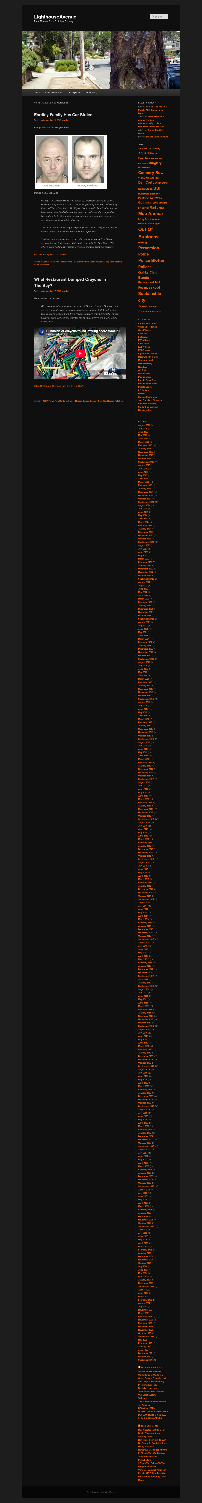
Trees (158, 311)
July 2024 (142, 508)
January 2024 (144, 528)
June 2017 (143, 789)
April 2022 (143, 595)
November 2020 (145, 652)
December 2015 (145, 849)
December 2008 (145, 1096)
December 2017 (145, 768)
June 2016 (143, 829)
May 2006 (142, 1199)
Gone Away (91, 92)
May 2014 (142, 912)
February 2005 (145, 1249)
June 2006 (143, 1196)
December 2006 (145, 1176)
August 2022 (144, 582)
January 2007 (144, 1172)
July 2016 (142, 825)
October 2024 (144, 498)
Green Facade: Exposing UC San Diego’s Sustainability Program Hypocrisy (152, 1381)
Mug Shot (110, 261)
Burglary (155, 163)
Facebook (143, 333)
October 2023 (144, 538)
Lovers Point (143, 208)
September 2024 (146, 501)
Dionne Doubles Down (157, 136)
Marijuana (157, 207)
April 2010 (143, 1042)
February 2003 (145, 1299)
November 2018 (145, 732)
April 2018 (143, 755)
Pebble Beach (145, 386)
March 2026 (143, 441)
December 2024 (145, 491)
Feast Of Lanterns (150, 197)
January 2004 (144, 1279)
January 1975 (144, 1346)
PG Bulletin (143, 390)
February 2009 (145, 1089)
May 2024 (142, 515)
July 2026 (142, 428)
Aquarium (146, 153)
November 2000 (145, 1319)
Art (155, 153)
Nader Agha (154, 223)
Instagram (143, 336)
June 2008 (143, 1116)
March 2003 (143, 1296)
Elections (155, 193)
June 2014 (143, 909)
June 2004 (143, 1269)
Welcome (142, 1398)
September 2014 (146, 899)
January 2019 (144, 725)
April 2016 (143, 835)
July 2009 (142, 1072)
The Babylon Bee (150, 1426)
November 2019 (145, 692)
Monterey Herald (146, 360)
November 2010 (145, 1019)
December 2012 (145, 969)
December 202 (145, 1353)
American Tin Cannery (149, 148)
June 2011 (143, 995)
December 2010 (145, 1015)
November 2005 (145, 1219)
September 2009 (146, 1066)
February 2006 (145, 1209)
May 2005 (142, 1239)
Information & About (54, 92)
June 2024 (143, 511)
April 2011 (143, 1002)
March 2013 (143, 959)
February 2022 (145, 602)
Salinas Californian (147, 396)
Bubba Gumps (82, 400)
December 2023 (145, 531)
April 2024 (143, 518)
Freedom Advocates (151, 1367)
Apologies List (74, 92)
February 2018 (145, 762)
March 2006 (143, 1206)
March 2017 (143, 798)
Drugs (149, 189)
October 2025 (144, 458)
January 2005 (144, 1252)
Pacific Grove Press (147, 383)
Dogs (141, 189)
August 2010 (144, 1029)
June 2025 (143, 471)
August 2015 (144, 862)
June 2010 (143, 1035)
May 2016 (142, 832)
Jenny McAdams (160, 202)
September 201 (145, 1359)
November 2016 (145, 812)
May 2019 (142, 712)
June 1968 (143, 1349)
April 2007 (143, 1162)
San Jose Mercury (147, 403)
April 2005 (143, 1242)
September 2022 (146, 578)
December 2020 (145, 648)
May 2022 (142, 591)
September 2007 (146, 1146)
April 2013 (143, 955)
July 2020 (142, 665)
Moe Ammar (150, 213)
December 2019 (145, 688)
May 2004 (142, 1273)
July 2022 (142, 585)
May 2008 (142, 1119)
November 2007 (145, 1139)
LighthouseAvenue (55, 16)
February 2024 (145, 525)
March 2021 (143, 638)
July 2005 (142, 1232)
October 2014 (144, 895)
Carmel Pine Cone (51, 261)
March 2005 (143, 1246)
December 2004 (145, 1256)
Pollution (119, 400)
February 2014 (145, 922)
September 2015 (146, 859)
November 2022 (145, 571)
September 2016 (146, 819)
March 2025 (143, 481)
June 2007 (143, 1156)
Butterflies (144, 167)
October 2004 (144, 1262)
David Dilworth (160, 182)
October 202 (144, 1356)
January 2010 (144, 1052)
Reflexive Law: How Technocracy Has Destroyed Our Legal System (151, 1391)
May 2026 (142, 435)
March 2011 (143, 1005)
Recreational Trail (149, 282)
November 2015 (145, 852)
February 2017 (145, 802)
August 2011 (144, 989)
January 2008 (144, 1132)
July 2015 (142, 865)
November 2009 (145, 1059)
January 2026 (144, 448)
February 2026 (145, 445)
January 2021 (144, 645)
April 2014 (143, 915)
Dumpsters (143, 193)
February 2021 (145, 642)
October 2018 (144, 735)
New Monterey (61, 400)
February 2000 (145, 1323)
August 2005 (144, 1229)
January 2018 (144, 765)
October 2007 (144, 1142)
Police (143, 254)
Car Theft (84, 261)
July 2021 (142, 625)
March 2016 (143, 838)
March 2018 (143, 758)
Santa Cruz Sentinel (148, 406)
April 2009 (143, 1082)
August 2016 (144, 822)
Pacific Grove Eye (147, 380)
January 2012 (144, 982)
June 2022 (143, 588)
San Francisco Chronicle (150, 400)
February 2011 (145, 1009)
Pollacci (145, 266)
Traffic (153, 311)
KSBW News (48, 400)
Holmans (148, 202)
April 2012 (143, 979)
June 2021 (143, 628)
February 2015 (145, 882)
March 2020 (143, 678)
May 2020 (142, 672)
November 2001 (145, 1309)
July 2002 (142, 1306)
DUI (156, 188)
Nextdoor (142, 366)
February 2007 (145, 1169)
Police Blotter (151, 260)
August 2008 (144, 1109)
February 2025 (145, 485)
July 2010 (142, 1032)
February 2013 (145, 962)
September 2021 (146, 618)
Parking (142, 242)
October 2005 (144, 1222)
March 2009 (143, 1086)
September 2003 (146, 1286)
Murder (156, 219)
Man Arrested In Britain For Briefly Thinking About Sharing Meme (151, 1433)
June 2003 (143, 1292)
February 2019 (145, 722)
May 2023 (142, 555)
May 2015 (142, 872)
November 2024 (145, 495)
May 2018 (142, 752)
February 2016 (145, 842)
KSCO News (144, 350)
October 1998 (144, 1333)
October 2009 (144, 1062)
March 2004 (143, 1276)
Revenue (144, 288)
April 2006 (143, 1202)
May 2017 (142, 792)
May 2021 (142, 632)
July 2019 (142, 705)
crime (156, 177)
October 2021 (144, 615)
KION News (143, 343)
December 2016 (145, 808)
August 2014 (144, 902)
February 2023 (145, 561)
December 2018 (145, 728)
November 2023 (145, 535)
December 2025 (145, 451)
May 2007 (142, 1159)
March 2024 (143, 521)
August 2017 (144, 782)
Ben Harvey (156, 158)
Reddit (141, 393)
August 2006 (144, 1189)
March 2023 (143, 558)
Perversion (148, 248)
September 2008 (146, 1105)
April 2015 (143, 875)
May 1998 (142, 1339)
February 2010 (145, 1049)
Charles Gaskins (97, 261)
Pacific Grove (66, 261)
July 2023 (142, 548)
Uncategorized (145, 410)
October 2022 (144, 575)
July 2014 (142, 905)
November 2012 (145, 972)
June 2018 (143, 748)
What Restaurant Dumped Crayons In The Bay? (58, 385)
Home (37, 92)
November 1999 (145, 1326)
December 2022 (145, 568)
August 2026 (144, 425)
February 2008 (145, 1129)
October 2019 (144, 695)
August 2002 (144, 1303)
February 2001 (145, 1316)
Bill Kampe (143, 163)
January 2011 (144, 1012)
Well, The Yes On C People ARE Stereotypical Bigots (152, 110)
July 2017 (142, 785)
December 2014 (145, 889)
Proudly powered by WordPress (101, 1492)
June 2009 (143, 1075)
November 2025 (145, 455)
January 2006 (144, 1212)
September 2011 (146, 985)
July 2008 (142, 1112)
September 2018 (146, 738)
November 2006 (145, 1179)
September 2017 (146, 778)
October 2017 (144, 775)
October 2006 (144, 1182)
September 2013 (146, 939)
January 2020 (144, 685)
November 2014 (145, 892)
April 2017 (143, 795)
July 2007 (142, 1152)
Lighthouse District (147, 353)
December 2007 (145, 1136)
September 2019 (146, 698)
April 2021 (143, 635)
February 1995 (145, 1343)
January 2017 (144, 805)
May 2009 (142, 1079)
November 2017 (145, 772)
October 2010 (144, 1022)
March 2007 (143, 1166)
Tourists (143, 311)
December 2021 (145, 608)
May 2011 (142, 999)
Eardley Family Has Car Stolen (63, 114)
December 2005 (145, 1216)
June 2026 (143, 431)
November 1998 (145, 1329)
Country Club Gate (146, 177)
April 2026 (143, 438)
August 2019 (144, 702)
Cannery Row (96, 400)
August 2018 (144, 742)
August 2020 (144, 662)
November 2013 (145, 932)
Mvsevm (142, 223)
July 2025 (142, 468)
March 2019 (143, 718)
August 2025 (144, 465)
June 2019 (143, 708)
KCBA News (144, 340)
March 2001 (143, 1312)
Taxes (142, 306)
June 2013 (143, 949)
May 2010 (142, 1039)
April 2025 (143, 478)
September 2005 (146, 1226)
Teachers (152, 306)
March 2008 (143, 1126)
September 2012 (146, 975)
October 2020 (144, 655)
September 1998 (146, 1336)
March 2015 (143, 879)
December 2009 (145, 1056)
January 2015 (144, 885)
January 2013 (144, 965)
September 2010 (146, 1025)
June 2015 (143, 869)
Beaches (144, 158)
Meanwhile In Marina (148, 356)
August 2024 (144, 505)
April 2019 (143, 715)
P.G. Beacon (144, 373)
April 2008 (143, 1122)
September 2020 (146, 658)
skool (155, 287)
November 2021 (145, 612)
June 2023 (143, 552)
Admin (67, 120)
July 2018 (142, 745)
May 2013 (142, 952)
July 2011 (142, 992)
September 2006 (146, 1186)
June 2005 (143, 1236)
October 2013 (144, 935)
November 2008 (145, 1099)
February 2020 (145, 682)
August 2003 (144, 1289)
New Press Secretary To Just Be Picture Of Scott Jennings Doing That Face (152, 1443)
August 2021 (144, 622)
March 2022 (143, 598)
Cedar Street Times (147, 326)
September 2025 (146, 461)
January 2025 (144, 488)
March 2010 (143, 1045)
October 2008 (144, 1102)
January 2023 (144, 565)
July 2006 (142, 1192)
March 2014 (143, 919)
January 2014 (144, 925)
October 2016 (144, 815)
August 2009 (144, 1069)
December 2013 (145, 929)
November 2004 (145, 1259)
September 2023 (146, 541)
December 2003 (145, 1282)
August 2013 (144, 942)
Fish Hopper (108, 400)
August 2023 (144, 545)
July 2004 (142, 1266)
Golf (141, 202)
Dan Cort (145, 182)
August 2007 (144, 1149)
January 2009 (144, 1092)
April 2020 (143, 675)
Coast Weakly (144, 330)
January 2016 (144, 845)
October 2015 (144, 855)
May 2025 (142, 475)
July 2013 (142, 945)
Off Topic (142, 370)
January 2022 (144, 605)
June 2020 (143, 668)
